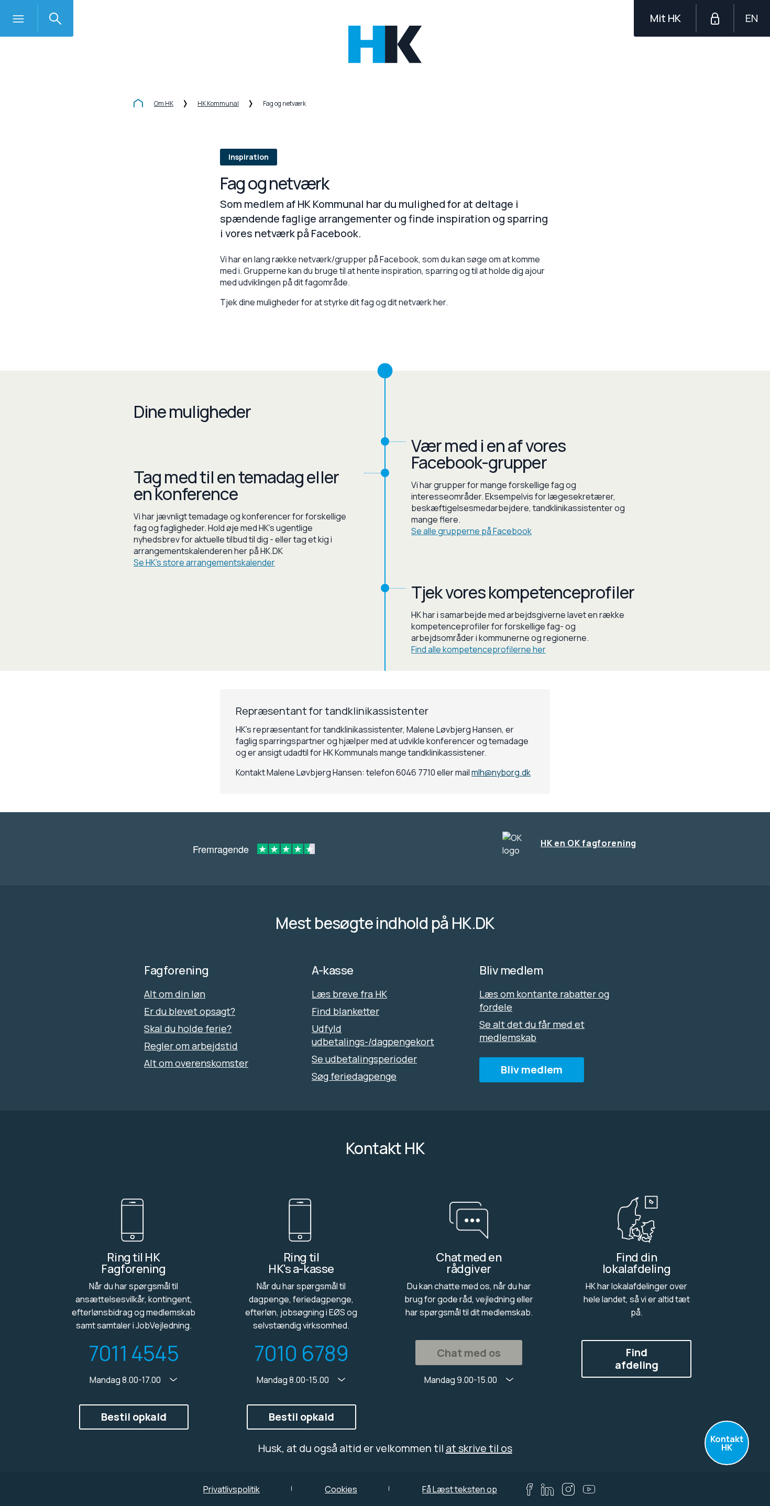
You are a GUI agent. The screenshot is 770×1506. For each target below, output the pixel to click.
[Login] (715, 18)
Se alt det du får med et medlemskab (532, 1031)
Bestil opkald (134, 1417)
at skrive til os (479, 1448)
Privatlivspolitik (231, 1489)
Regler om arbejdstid (191, 1045)
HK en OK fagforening (588, 843)
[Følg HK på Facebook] (529, 1489)
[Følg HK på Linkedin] (547, 1489)
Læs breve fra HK (349, 994)
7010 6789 (301, 1353)
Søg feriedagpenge (354, 1076)
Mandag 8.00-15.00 (294, 1380)
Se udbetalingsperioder (364, 1059)
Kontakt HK (726, 1443)
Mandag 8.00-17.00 (126, 1380)
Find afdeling (636, 1358)
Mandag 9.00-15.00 (461, 1380)
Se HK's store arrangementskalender (204, 562)
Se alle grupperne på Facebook (471, 531)
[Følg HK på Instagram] (568, 1489)
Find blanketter (345, 1011)
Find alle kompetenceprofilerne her (478, 649)
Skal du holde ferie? (188, 1028)
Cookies (341, 1489)
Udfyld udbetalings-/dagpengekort (373, 1035)
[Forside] (138, 104)
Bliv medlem (532, 1069)
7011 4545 (134, 1353)
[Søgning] (55, 18)
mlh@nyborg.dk (501, 772)
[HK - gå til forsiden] (385, 44)
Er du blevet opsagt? (189, 1011)
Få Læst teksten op (459, 1489)
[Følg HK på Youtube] (589, 1489)
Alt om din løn (174, 994)
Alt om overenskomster (196, 1063)
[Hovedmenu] (18, 18)
